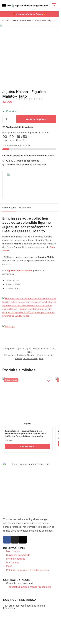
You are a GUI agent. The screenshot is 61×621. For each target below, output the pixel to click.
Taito (29, 352)
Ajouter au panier (36, 119)
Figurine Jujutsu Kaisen (21, 20)
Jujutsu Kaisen (48, 348)
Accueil (5, 20)
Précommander (27, 446)
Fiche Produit (9, 207)
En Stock (21, 355)
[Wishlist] (48, 380)
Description (25, 207)
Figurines (31, 355)
